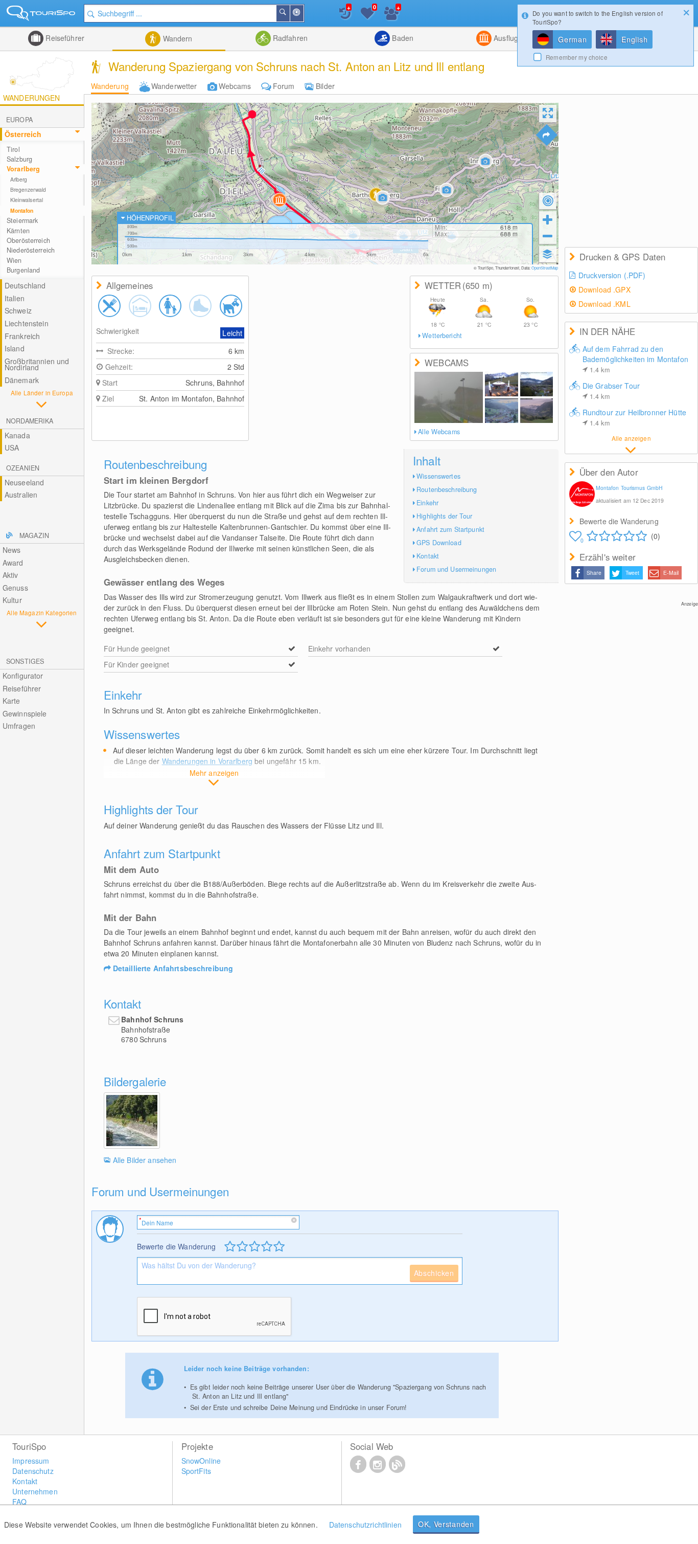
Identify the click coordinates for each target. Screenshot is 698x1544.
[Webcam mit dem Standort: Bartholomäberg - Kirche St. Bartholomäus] (448, 397)
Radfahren (289, 38)
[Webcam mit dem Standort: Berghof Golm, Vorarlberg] (501, 384)
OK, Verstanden (446, 1524)
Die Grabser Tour (611, 391)
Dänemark (22, 380)
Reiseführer (63, 38)
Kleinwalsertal (26, 200)
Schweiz (18, 310)
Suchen (289, 13)
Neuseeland (24, 482)
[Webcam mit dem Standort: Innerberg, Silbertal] (536, 410)
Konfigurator (23, 675)
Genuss (15, 588)
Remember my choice (577, 57)
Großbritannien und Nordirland (37, 364)
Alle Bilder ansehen (145, 1160)
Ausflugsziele (514, 38)
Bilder (325, 86)
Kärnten (18, 230)
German (572, 39)
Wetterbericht (442, 335)
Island (15, 348)
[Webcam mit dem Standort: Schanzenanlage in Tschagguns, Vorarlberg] (536, 384)
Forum (284, 86)
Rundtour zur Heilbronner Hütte (634, 417)
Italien (15, 298)
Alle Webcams (439, 431)
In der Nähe (303, 13)
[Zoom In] (547, 219)
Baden (401, 38)
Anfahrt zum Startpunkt (450, 529)
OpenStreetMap (545, 268)
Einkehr (427, 502)
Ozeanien (22, 468)
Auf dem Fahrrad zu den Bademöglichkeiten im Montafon (635, 359)
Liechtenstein (27, 323)
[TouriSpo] (42, 15)
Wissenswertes (438, 476)
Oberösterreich (28, 240)
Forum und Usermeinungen (456, 569)
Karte (11, 701)
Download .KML (604, 304)
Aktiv (10, 575)
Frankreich (22, 336)
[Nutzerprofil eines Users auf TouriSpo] (582, 495)
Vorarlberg (23, 168)
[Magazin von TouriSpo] (397, 1464)
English (634, 39)
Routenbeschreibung (446, 489)
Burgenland (23, 270)
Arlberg (19, 179)
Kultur (12, 600)
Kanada (17, 435)
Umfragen (19, 726)
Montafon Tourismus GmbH (629, 487)
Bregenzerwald (28, 189)
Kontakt (427, 556)
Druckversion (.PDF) (612, 275)
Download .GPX (604, 289)
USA (12, 447)
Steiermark (22, 220)
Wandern (176, 38)
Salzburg (19, 159)
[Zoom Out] (547, 236)
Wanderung (110, 86)
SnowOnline (201, 1461)
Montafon (22, 210)
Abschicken (434, 1273)
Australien (21, 494)
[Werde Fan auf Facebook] (358, 1464)
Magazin (34, 535)
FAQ (19, 1501)
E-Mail (671, 572)
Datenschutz (33, 1471)
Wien (14, 260)
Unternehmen (35, 1491)
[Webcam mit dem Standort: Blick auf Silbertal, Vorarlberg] (501, 410)
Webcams (235, 86)
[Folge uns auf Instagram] (377, 1464)
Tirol (13, 149)
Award (13, 562)
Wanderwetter (174, 86)
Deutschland (25, 285)
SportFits (196, 1471)
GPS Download (438, 542)
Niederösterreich (31, 250)
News (12, 550)
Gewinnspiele (25, 713)
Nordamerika (29, 421)
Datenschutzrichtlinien (365, 1524)
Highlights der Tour (444, 516)
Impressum (30, 1461)
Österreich (23, 134)
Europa (19, 119)
